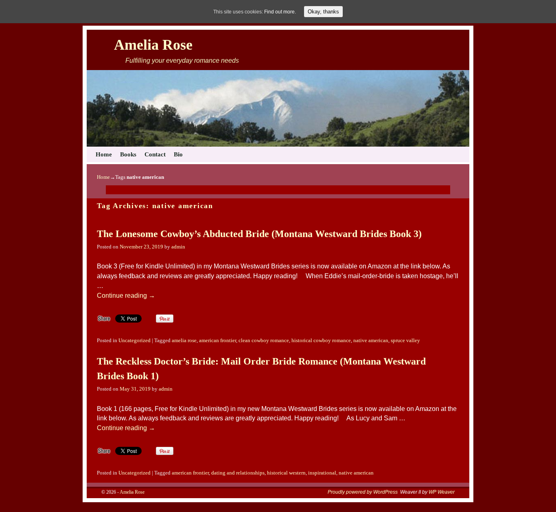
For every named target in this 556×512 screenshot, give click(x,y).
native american (370, 340)
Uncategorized (134, 340)
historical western (286, 473)
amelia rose (184, 340)
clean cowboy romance (264, 340)
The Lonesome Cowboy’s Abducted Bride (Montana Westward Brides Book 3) (259, 234)
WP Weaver (442, 492)
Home (104, 154)
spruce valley (405, 340)
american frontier (217, 340)
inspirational (322, 473)
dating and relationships (238, 473)
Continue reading (126, 295)
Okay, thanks (323, 12)
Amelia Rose (153, 45)
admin (178, 247)
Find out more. (280, 12)
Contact (155, 154)
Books (128, 154)
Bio (178, 154)
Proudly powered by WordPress (363, 492)
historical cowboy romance (321, 340)
